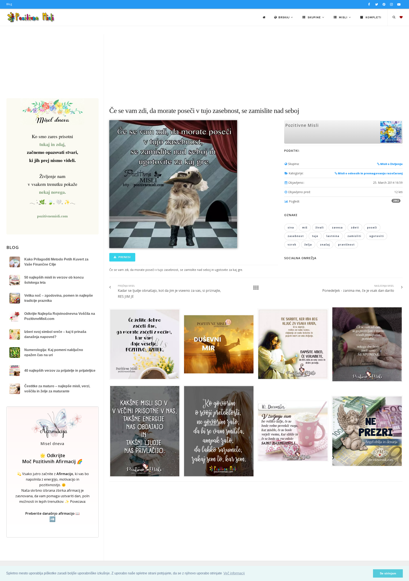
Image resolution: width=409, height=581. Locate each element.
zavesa (337, 227)
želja (308, 244)
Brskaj (284, 17)
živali (319, 227)
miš (304, 227)
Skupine (314, 17)
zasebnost (296, 236)
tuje (315, 236)
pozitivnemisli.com (52, 216)
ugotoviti (376, 236)
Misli (343, 17)
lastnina (332, 236)
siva (291, 227)
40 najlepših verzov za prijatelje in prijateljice (59, 370)
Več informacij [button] (234, 573)
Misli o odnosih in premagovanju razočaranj (370, 173)
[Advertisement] (204, 66)
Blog (9, 4)
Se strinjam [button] (388, 573)
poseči (372, 227)
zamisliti (354, 236)
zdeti (355, 227)
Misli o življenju (391, 164)
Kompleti (373, 17)
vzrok (292, 244)
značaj (325, 244)
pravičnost (346, 244)
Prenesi (124, 257)
